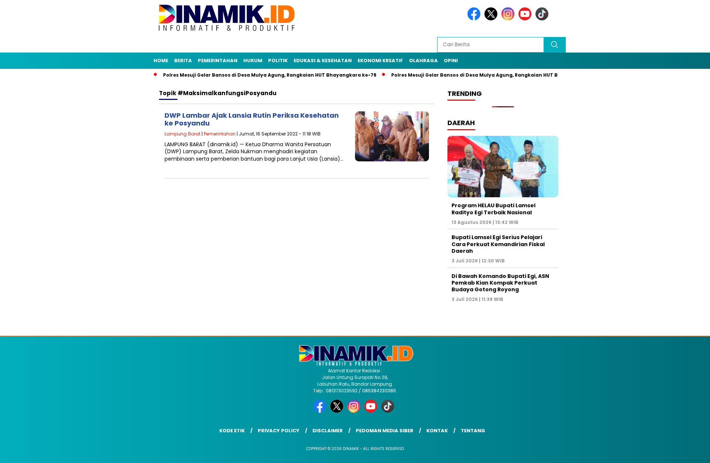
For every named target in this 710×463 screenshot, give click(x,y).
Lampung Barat (182, 134)
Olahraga (423, 60)
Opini (451, 60)
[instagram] (509, 18)
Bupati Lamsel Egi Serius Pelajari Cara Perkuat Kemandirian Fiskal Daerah (498, 244)
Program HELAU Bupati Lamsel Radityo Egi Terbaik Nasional (493, 209)
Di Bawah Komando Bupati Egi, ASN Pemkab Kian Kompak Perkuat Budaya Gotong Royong (500, 282)
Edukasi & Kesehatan (323, 60)
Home (160, 60)
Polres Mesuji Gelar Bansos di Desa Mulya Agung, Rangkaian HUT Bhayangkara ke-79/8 (485, 75)
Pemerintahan (217, 60)
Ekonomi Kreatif (380, 60)
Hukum (252, 60)
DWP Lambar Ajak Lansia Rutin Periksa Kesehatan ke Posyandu (252, 119)
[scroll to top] (682, 451)
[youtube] (526, 18)
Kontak (437, 430)
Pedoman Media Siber (384, 430)
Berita (183, 60)
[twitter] (492, 18)
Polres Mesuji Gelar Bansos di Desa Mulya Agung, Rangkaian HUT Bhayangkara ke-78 (254, 75)
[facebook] (475, 18)
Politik (278, 60)
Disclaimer (327, 430)
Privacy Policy (279, 430)
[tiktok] (543, 18)
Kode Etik (232, 430)
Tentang (473, 430)
